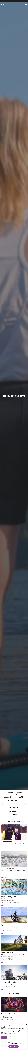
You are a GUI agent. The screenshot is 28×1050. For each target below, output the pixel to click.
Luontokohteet (14, 807)
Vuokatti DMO (23, 1)
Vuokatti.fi (16, 1)
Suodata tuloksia (14, 814)
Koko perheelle (20, 804)
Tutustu (3, 849)
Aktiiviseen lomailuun (9, 804)
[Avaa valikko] (26, 4)
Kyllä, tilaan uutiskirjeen (17, 1043)
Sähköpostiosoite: (13, 1037)
